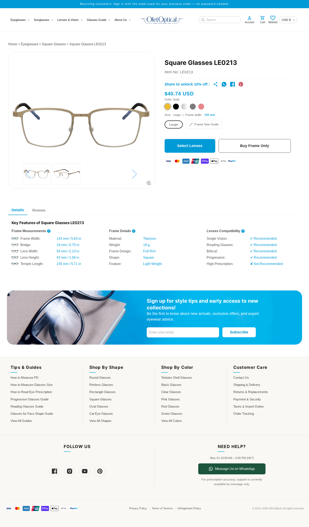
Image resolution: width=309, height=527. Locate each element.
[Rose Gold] (201, 107)
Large (173, 124)
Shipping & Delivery (246, 385)
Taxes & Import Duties (248, 406)
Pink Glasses (170, 399)
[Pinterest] (99, 471)
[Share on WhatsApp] (224, 84)
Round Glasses (100, 377)
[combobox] (222, 20)
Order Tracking (243, 413)
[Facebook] (54, 471)
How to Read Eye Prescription (31, 392)
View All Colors (171, 421)
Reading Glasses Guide (27, 406)
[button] (19, 19)
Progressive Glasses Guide (30, 399)
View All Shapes (100, 421)
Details (18, 210)
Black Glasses (171, 385)
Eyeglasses (29, 44)
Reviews (38, 210)
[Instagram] (69, 471)
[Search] (203, 19)
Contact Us (241, 377)
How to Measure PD (24, 377)
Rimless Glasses (101, 385)
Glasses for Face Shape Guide (32, 413)
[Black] (176, 107)
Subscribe (239, 332)
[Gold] (167, 107)
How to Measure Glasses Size (32, 385)
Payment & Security (247, 399)
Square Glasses (54, 44)
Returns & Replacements (250, 392)
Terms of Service (162, 508)
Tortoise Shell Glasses (176, 377)
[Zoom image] (148, 183)
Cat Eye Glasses (101, 413)
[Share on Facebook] (232, 84)
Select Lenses (189, 146)
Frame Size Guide (206, 124)
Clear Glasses (171, 392)
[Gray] (193, 107)
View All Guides (21, 421)
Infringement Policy (189, 508)
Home (12, 44)
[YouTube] (84, 471)
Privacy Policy (138, 508)
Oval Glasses (98, 406)
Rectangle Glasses (102, 392)
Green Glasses (171, 413)
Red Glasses (170, 406)
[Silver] (184, 107)
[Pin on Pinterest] (240, 84)
